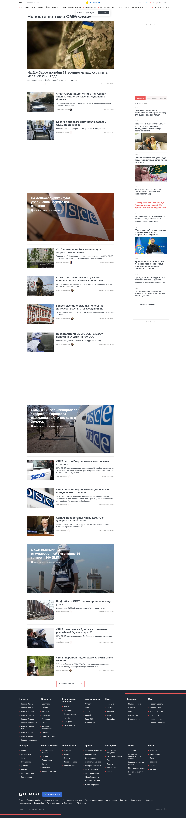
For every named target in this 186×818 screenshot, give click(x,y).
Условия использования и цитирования (101, 800)
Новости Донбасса (28, 732)
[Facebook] (140, 2)
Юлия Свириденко (92, 785)
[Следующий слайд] (168, 7)
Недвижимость (70, 714)
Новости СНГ (155, 715)
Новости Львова (27, 719)
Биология (110, 711)
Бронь (66, 754)
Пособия (45, 732)
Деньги (66, 706)
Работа (45, 708)
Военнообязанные (71, 762)
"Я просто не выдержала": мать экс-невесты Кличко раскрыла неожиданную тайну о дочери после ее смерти (151, 127)
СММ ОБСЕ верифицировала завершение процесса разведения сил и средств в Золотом (54, 415)
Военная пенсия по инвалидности (136, 763)
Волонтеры (46, 768)
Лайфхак (24, 769)
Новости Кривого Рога (27, 728)
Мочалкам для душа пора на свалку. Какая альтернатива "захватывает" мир (148, 191)
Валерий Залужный (93, 766)
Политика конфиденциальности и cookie (43, 800)
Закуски (153, 769)
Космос (109, 708)
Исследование (134, 719)
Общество (45, 699)
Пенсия (130, 745)
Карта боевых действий (47, 751)
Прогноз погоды (48, 736)
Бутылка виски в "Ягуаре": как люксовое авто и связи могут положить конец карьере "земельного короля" (149, 265)
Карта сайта (39, 803)
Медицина (46, 719)
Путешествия (26, 762)
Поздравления (26, 777)
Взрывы (45, 756)
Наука (108, 699)
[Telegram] (147, 2)
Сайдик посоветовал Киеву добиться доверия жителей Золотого (80, 519)
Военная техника (49, 771)
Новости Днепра (27, 711)
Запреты (110, 764)
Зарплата (46, 704)
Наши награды (136, 800)
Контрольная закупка (72, 7)
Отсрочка (67, 758)
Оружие (45, 764)
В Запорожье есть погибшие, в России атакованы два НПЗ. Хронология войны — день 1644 (150, 205)
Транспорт (68, 710)
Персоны (88, 745)
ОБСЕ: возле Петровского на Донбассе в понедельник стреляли (82, 491)
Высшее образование (47, 728)
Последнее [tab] (140, 98)
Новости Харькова (28, 708)
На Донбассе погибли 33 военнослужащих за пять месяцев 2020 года (67, 74)
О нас (21, 800)
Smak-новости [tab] (152, 98)
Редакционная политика (72, 800)
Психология (133, 715)
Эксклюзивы (90, 7)
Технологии (111, 704)
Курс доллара (69, 722)
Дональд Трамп (91, 754)
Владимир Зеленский (93, 750)
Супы (152, 758)
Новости (23, 699)
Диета (130, 711)
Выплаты (46, 711)
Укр (165, 2)
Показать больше (66, 684)
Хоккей (88, 715)
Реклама (123, 800)
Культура (24, 766)
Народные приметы (114, 756)
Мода (23, 758)
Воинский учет (69, 766)
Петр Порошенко (92, 773)
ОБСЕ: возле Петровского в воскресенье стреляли (82, 463)
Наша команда (25, 803)
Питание (131, 708)
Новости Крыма (27, 736)
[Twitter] (153, 2)
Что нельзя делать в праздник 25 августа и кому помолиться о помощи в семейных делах (150, 218)
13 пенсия (132, 750)
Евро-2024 (89, 719)
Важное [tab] (163, 98)
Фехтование (90, 723)
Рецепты (152, 745)
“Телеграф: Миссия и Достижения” (133, 7)
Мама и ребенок (134, 704)
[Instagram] (156, 2)
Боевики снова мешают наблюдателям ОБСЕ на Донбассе (81, 123)
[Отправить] (44, 2)
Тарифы (67, 718)
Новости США (155, 708)
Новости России (156, 711)
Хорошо (104, 13)
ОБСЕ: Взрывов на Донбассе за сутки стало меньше (84, 659)
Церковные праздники (111, 751)
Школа (44, 723)
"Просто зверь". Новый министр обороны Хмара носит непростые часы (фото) (150, 232)
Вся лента (139, 103)
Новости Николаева (29, 740)
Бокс (87, 708)
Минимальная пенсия (137, 768)
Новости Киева (27, 704)
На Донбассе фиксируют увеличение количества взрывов (51, 202)
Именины (110, 771)
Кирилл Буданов (91, 769)
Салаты (153, 766)
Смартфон (111, 719)
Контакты (149, 800)
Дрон (109, 715)
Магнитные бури (27, 773)
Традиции (110, 760)
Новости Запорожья (29, 723)
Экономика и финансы (69, 700)
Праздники (110, 745)
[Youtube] (150, 2)
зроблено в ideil (161, 809)
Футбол (88, 704)
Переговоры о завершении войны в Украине (39, 7)
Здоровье (132, 699)
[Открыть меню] (20, 2)
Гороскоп (24, 750)
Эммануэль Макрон (93, 762)
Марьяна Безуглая (92, 781)
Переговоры (47, 760)
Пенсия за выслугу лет (135, 773)
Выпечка (153, 750)
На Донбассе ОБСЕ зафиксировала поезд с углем (84, 602)
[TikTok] (160, 2)
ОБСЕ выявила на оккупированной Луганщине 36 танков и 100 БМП (55, 553)
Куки (92, 13)
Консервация (155, 754)
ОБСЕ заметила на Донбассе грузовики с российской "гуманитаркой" (82, 631)
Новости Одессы (27, 715)
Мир (150, 699)
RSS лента (81, 803)
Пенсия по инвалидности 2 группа (134, 756)
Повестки (67, 750)
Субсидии (46, 715)
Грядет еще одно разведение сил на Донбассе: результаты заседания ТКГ (80, 307)
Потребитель (26, 754)
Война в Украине (49, 745)
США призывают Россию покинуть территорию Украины (78, 251)
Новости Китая (156, 719)
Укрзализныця (69, 725)
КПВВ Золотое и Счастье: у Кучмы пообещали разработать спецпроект (79, 279)
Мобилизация (69, 745)
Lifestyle (23, 745)
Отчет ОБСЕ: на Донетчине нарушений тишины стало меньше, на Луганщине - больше (81, 96)
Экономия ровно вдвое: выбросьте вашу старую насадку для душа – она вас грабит (150, 112)
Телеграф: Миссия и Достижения (60, 803)
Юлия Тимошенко (92, 777)
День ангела (111, 768)
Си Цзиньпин (90, 758)
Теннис (88, 711)
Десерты (153, 762)
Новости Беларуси (157, 723)
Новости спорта (92, 699)
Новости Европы (156, 704)
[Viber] (143, 3)
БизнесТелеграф (107, 7)
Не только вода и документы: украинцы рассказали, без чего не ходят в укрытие (150, 293)
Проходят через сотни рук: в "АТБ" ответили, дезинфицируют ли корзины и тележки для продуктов (150, 279)
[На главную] (93, 2)
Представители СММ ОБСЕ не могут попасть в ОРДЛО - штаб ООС (79, 335)
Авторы (158, 7)
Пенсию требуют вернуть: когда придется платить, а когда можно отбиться (151, 160)
